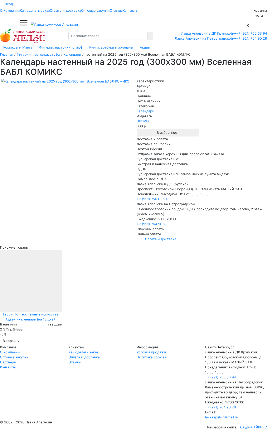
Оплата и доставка (65, 10)
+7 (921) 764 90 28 (251, 38)
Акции (145, 47)
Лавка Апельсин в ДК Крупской (208, 33)
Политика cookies (151, 357)
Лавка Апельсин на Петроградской (205, 38)
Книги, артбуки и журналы (111, 47)
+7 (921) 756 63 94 (251, 33)
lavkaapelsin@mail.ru (221, 417)
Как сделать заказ (35, 10)
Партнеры (8, 362)
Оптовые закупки (95, 10)
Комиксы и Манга (17, 47)
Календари (145, 111)
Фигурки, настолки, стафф (61, 47)
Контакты (130, 10)
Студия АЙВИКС (253, 427)
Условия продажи (151, 352)
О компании (10, 10)
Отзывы (116, 10)
